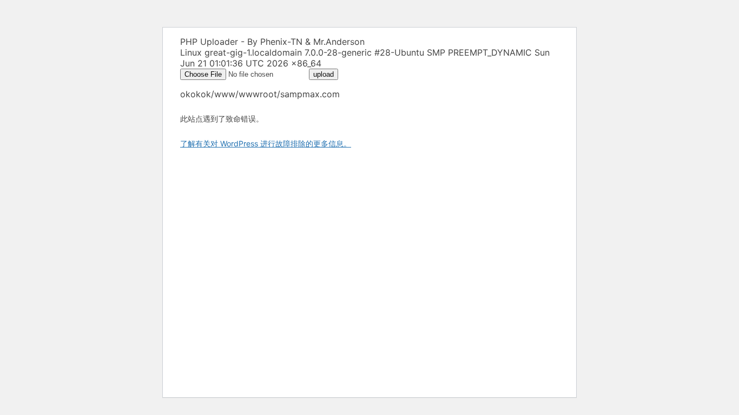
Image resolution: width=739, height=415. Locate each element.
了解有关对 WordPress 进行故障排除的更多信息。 (265, 143)
